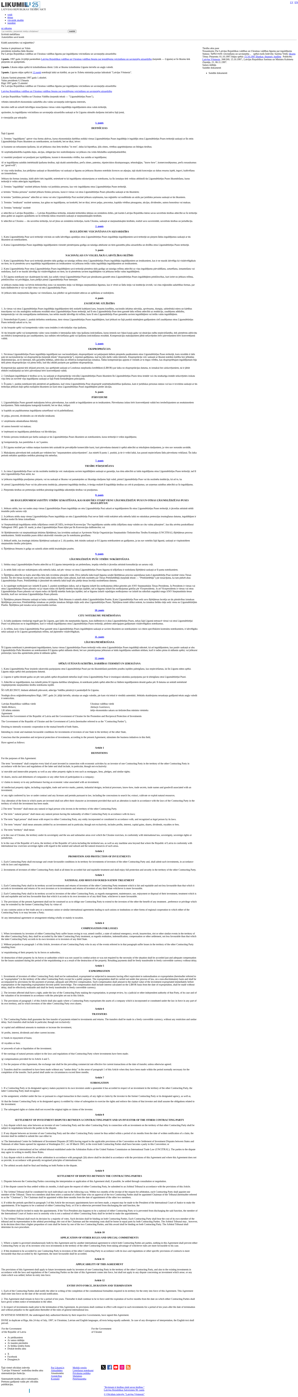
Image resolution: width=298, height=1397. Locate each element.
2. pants (99, 226)
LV (291, 2)
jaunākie (11, 23)
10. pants (99, 610)
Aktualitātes (57, 1370)
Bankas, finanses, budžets (268, 56)
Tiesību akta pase (211, 48)
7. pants (99, 460)
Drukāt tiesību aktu (16, 1348)
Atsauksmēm (57, 1373)
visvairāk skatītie (15, 20)
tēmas (10, 17)
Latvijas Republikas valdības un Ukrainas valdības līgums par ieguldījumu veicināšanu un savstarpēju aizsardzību (96, 59)
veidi (9, 14)
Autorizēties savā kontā (12, 37)
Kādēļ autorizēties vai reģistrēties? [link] (17, 42)
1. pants (99, 123)
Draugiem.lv (13, 1359)
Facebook (12, 1356)
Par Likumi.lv (57, 1367)
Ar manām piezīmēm (17, 1343)
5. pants (99, 343)
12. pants (99, 658)
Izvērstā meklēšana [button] (10, 34)
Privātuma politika (81, 1373)
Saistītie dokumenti (211, 67)
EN (296, 2)
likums (292, 53)
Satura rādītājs (209, 65)
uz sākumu (6, 28)
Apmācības (56, 1376)
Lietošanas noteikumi (83, 1370)
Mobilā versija (80, 1367)
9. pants (99, 554)
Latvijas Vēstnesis (211, 59)
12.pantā (37, 72)
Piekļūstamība (79, 1378)
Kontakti (55, 1378)
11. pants (99, 637)
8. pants (99, 495)
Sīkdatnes (77, 1376)
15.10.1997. (250, 56)
